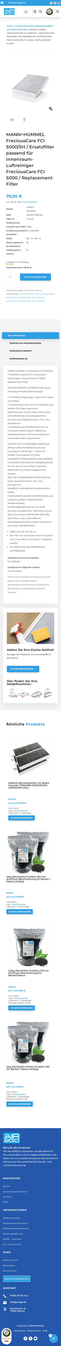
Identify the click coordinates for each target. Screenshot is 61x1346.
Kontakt (7, 1197)
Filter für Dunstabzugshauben (33, 26)
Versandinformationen (15, 1223)
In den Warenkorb (35, 277)
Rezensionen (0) (19, 359)
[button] (51, 90)
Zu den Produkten (22, 669)
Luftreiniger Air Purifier (31, 301)
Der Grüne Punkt (12, 1244)
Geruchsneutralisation (15, 1191)
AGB (45, 1330)
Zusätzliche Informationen (25, 343)
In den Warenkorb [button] (22, 818)
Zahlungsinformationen (16, 1228)
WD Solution (37, 1325)
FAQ (5, 1202)
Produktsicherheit (21, 351)
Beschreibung (16, 335)
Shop (10, 26)
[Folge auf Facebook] (51, 3)
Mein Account (10, 1260)
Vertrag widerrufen (17, 1279)
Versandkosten (29, 202)
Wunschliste (10, 1271)
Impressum (20, 1330)
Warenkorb (9, 1265)
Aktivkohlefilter (17, 29)
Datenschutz (34, 1330)
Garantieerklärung (13, 1234)
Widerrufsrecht (11, 1218)
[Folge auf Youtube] (59, 3)
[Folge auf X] (55, 3)
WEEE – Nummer (12, 1239)
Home (6, 1186)
